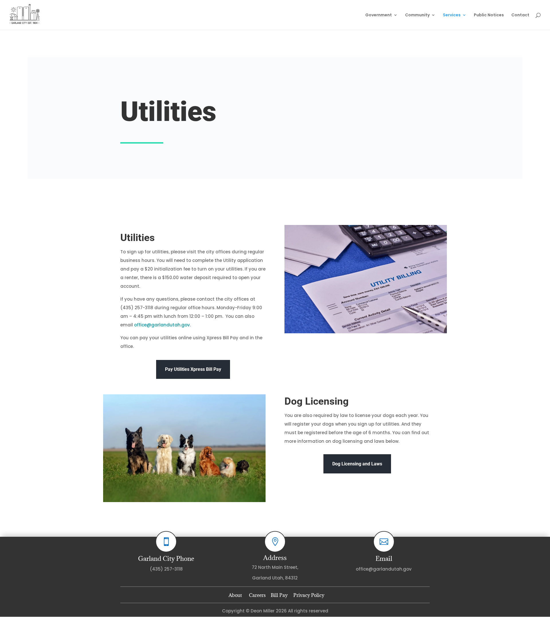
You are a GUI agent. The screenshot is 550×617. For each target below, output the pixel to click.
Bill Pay (279, 595)
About (235, 595)
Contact (520, 15)
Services (452, 15)
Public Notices (489, 15)
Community (417, 15)
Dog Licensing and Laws (357, 464)
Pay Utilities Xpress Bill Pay (193, 369)
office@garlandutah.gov (162, 325)
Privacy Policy (307, 595)
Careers (257, 595)
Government (378, 15)
